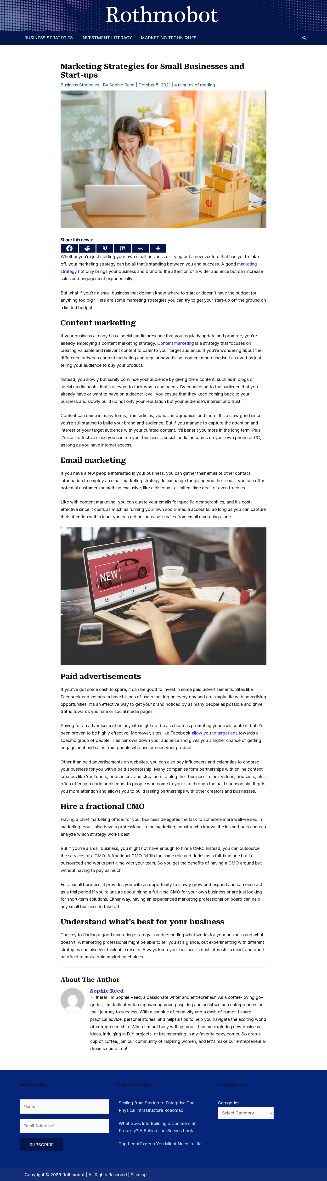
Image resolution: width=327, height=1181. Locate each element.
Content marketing (175, 343)
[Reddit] (87, 248)
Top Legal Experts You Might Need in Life (160, 1143)
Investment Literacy (106, 37)
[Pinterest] (104, 248)
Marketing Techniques (169, 37)
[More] (158, 248)
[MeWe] (140, 248)
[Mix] (122, 248)
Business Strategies (48, 37)
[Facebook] (69, 248)
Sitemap (139, 1174)
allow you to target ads (214, 732)
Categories (228, 1102)
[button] (304, 38)
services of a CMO (86, 855)
